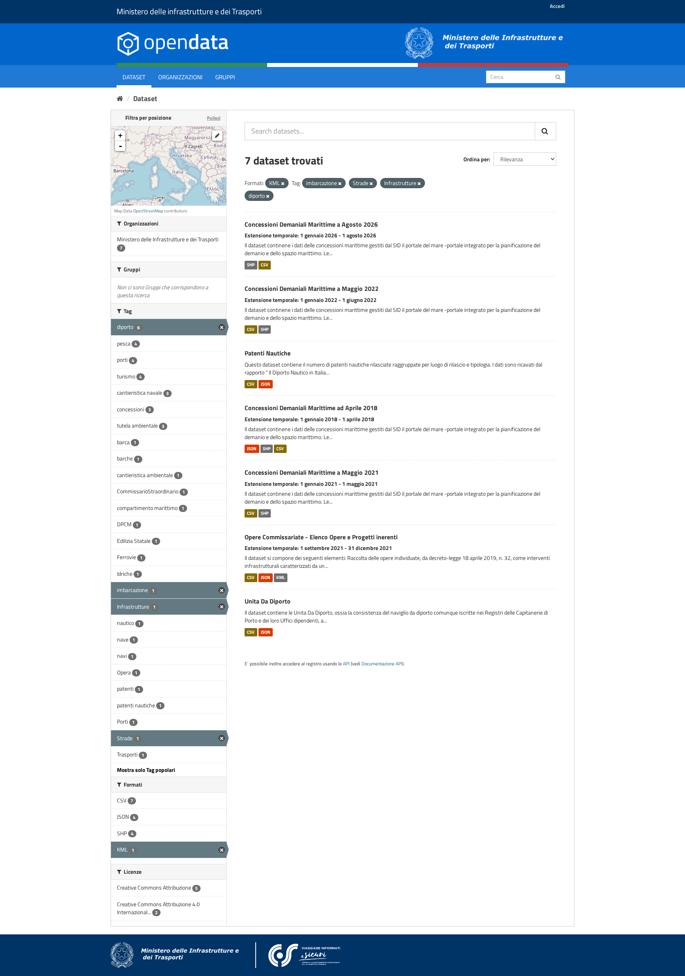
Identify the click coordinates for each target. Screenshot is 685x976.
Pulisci (213, 118)
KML (280, 577)
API (346, 663)
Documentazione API (382, 663)
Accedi (557, 6)
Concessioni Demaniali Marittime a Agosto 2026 (311, 224)
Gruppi (225, 77)
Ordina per (476, 159)
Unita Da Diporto (268, 601)
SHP (250, 265)
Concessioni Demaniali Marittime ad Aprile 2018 (311, 408)
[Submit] (558, 76)
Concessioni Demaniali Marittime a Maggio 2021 (312, 472)
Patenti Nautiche (268, 353)
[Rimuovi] (283, 183)
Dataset (133, 77)
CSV (264, 265)
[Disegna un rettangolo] (217, 135)
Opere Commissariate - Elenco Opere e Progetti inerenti (321, 537)
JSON (265, 384)
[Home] (120, 98)
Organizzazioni (180, 77)
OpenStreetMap (148, 211)
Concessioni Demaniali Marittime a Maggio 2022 (312, 288)
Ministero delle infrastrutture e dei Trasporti (189, 11)
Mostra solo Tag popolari (146, 770)
